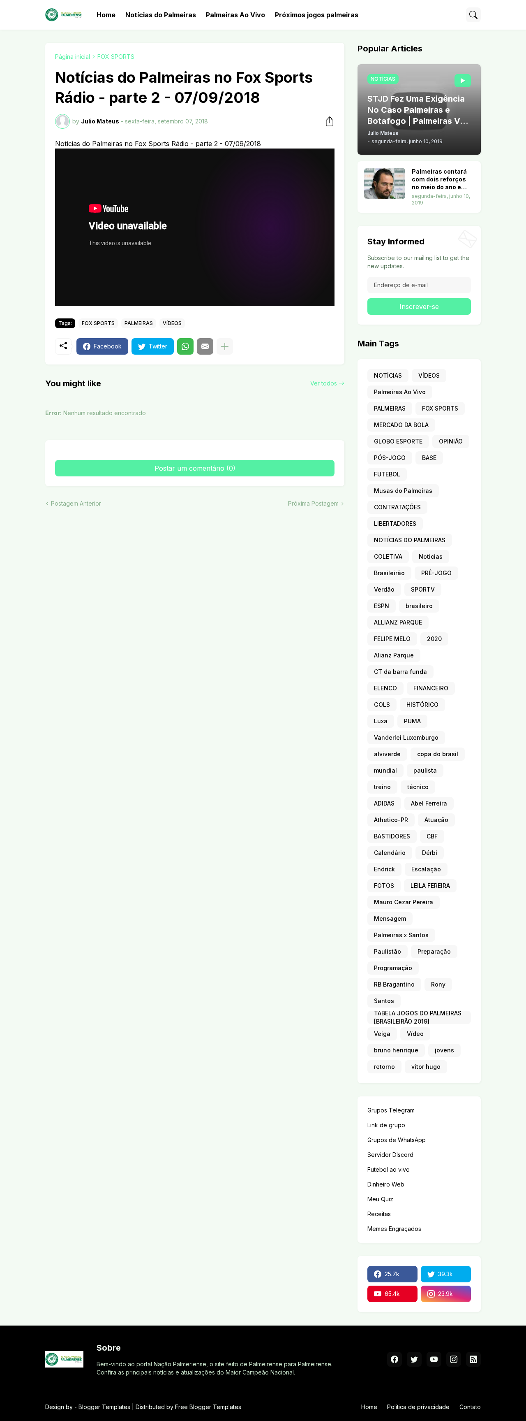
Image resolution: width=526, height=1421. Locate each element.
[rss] (473, 1359)
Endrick (384, 869)
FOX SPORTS (115, 56)
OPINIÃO (451, 441)
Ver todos (323, 383)
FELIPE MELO (392, 638)
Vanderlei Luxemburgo (406, 737)
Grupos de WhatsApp (396, 1139)
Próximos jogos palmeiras (316, 15)
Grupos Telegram (391, 1110)
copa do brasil (437, 753)
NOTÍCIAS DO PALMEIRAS (409, 539)
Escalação (426, 869)
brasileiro (419, 605)
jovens (444, 1050)
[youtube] (434, 1359)
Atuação (436, 819)
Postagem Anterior (76, 503)
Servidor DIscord (390, 1154)
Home (106, 15)
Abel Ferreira (429, 803)
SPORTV (423, 589)
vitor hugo (426, 1066)
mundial (385, 770)
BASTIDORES (392, 836)
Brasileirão (389, 572)
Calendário (390, 852)
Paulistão (387, 951)
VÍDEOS (172, 323)
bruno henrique (396, 1050)
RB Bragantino (394, 984)
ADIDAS (384, 803)
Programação (393, 967)
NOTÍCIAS (388, 375)
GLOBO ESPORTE (398, 441)
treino (382, 786)
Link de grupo (386, 1124)
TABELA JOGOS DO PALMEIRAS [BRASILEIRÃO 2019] (417, 1017)
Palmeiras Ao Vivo (235, 15)
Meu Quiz (380, 1199)
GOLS (382, 704)
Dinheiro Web (385, 1184)
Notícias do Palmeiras (160, 15)
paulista (425, 770)
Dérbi (429, 852)
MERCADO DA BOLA (401, 424)
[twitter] (414, 1359)
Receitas (379, 1213)
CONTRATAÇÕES (397, 507)
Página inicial (72, 56)
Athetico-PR (391, 819)
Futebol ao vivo (388, 1169)
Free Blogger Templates (208, 1406)
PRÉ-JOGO (436, 572)
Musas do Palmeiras (403, 490)
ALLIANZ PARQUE (398, 622)
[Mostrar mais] (225, 346)
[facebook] (394, 1359)
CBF (432, 836)
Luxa (381, 720)
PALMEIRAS (139, 323)
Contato (470, 1406)
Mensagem (390, 918)
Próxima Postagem (313, 503)
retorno (384, 1066)
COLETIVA (388, 556)
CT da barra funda (400, 671)
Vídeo (415, 1033)
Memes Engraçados (394, 1228)
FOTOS (384, 885)
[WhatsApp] (185, 346)
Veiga (382, 1033)
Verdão (384, 589)
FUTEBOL (387, 474)
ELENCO (385, 688)
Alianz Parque (394, 655)
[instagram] (453, 1359)
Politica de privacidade (418, 1406)
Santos (384, 1000)
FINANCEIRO (430, 688)
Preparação (434, 951)
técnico (418, 786)
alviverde (387, 753)
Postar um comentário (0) (195, 468)
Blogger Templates (104, 1406)
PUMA (412, 720)
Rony (438, 984)
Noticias (431, 556)
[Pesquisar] (473, 14)
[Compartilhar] (327, 121)
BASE (429, 457)
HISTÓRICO (422, 704)
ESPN (381, 605)
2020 (434, 638)
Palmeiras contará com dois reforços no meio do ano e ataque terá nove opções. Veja (439, 179)
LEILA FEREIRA (430, 885)
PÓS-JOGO (390, 457)
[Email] (205, 346)
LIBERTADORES (395, 523)
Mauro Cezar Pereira (403, 902)
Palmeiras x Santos (401, 934)
